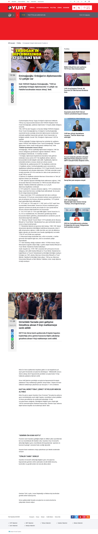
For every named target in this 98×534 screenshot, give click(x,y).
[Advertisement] (49, 29)
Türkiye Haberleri (46, 523)
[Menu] (74, 7)
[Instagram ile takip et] (84, 516)
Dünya (59, 7)
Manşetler (14, 1)
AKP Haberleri (29, 523)
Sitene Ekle (33, 1)
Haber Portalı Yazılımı (16, 531)
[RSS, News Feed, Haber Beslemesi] (88, 516)
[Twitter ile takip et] (76, 516)
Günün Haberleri (21, 1)
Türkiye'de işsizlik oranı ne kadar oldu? (38, 15)
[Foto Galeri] (89, 1)
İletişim (43, 517)
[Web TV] (85, 1)
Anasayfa (31, 517)
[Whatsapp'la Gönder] (12, 93)
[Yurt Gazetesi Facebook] (71, 1)
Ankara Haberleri (78, 523)
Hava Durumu (41, 1)
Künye (37, 517)
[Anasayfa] (9, 1)
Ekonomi (66, 7)
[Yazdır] (12, 98)
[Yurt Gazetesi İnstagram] (82, 1)
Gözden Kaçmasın (42, 7)
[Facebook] (12, 84)
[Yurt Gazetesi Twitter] (74, 1)
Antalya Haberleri (30, 525)
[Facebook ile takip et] (73, 516)
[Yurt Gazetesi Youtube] (78, 1)
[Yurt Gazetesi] (17, 7)
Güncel (32, 7)
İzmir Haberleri (14, 525)
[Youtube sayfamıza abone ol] (80, 516)
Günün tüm (84, 15)
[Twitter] (12, 87)
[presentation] (14, 15)
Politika (53, 7)
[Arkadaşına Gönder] (12, 96)
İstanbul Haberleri (62, 523)
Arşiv (28, 1)
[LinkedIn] (12, 90)
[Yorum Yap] (12, 101)
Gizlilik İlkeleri (49, 517)
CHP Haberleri (13, 523)
